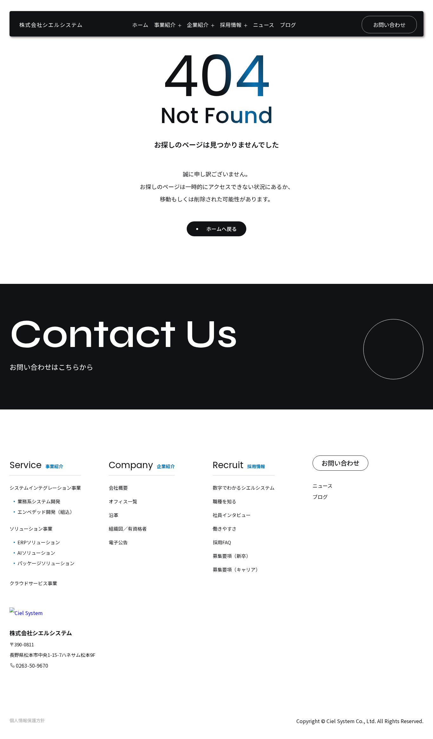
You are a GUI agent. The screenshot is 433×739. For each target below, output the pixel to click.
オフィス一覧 (123, 501)
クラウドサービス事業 (33, 583)
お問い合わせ (389, 25)
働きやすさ (224, 528)
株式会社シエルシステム (51, 25)
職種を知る (224, 501)
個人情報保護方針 (27, 720)
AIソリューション (36, 552)
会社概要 (118, 487)
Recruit (239, 465)
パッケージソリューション (45, 563)
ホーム (140, 25)
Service (36, 465)
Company (142, 465)
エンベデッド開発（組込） (45, 511)
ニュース (263, 25)
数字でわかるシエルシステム (244, 487)
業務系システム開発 (38, 501)
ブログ (288, 25)
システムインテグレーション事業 (45, 487)
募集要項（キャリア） (236, 569)
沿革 (113, 515)
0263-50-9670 (32, 665)
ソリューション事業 (31, 528)
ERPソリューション (38, 542)
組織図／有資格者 (128, 528)
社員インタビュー (232, 515)
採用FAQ (222, 542)
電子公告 (118, 542)
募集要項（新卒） (232, 556)
